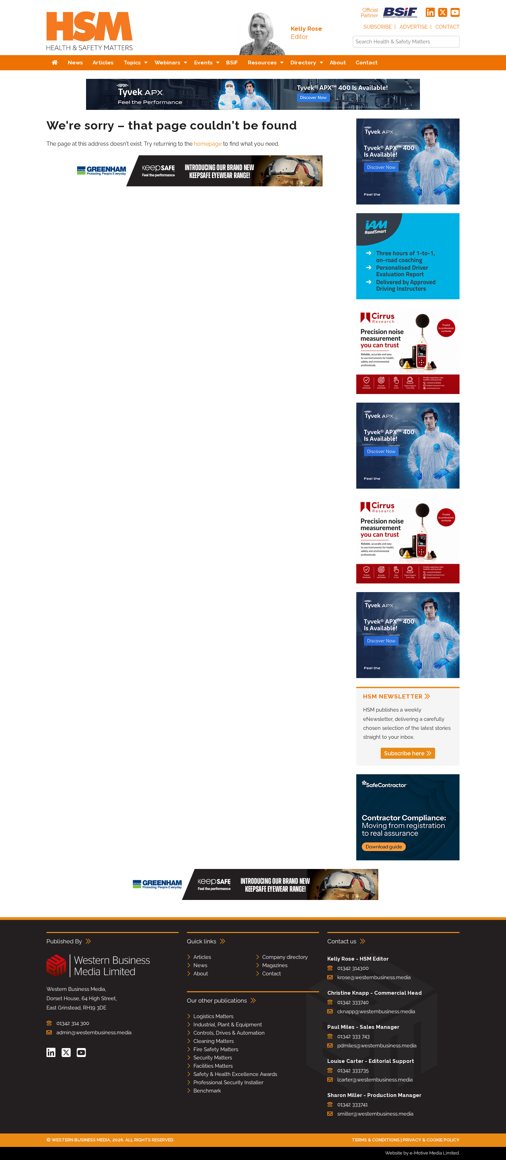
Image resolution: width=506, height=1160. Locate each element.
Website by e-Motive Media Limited (422, 1153)
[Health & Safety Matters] (89, 52)
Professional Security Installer (228, 1082)
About (200, 974)
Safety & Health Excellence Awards (235, 1074)
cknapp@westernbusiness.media (376, 1011)
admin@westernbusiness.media (93, 1032)
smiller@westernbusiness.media (375, 1114)
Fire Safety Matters (215, 1049)
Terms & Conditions (376, 1139)
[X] (442, 13)
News (200, 965)
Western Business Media (81, 1139)
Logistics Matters (213, 1016)
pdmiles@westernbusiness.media (377, 1046)
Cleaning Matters (213, 1041)
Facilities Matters (213, 1066)
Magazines (274, 965)
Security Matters (212, 1058)
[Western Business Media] (98, 976)
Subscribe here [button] (404, 753)
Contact (447, 27)
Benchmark (207, 1091)
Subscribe (377, 27)
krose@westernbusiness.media (374, 977)
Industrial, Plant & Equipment (227, 1025)
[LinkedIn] (430, 13)
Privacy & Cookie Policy (431, 1139)
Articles (202, 957)
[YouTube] (455, 13)
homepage (208, 144)
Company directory (285, 957)
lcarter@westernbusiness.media (375, 1080)
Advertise (414, 27)
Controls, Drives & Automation (229, 1033)
